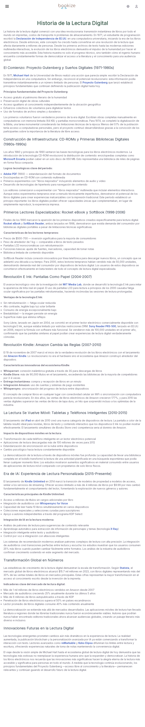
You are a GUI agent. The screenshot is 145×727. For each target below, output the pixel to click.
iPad (28, 420)
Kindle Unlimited (35, 481)
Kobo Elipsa (85, 642)
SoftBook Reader (33, 223)
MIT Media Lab (72, 284)
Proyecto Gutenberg (95, 82)
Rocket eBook (12, 223)
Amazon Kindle (17, 355)
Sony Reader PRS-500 (102, 326)
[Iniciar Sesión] (136, 6)
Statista (124, 567)
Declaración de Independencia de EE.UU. (41, 38)
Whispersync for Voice (54, 503)
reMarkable (68, 642)
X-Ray (114, 528)
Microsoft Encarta (14, 158)
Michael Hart (21, 75)
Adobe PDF (10, 173)
